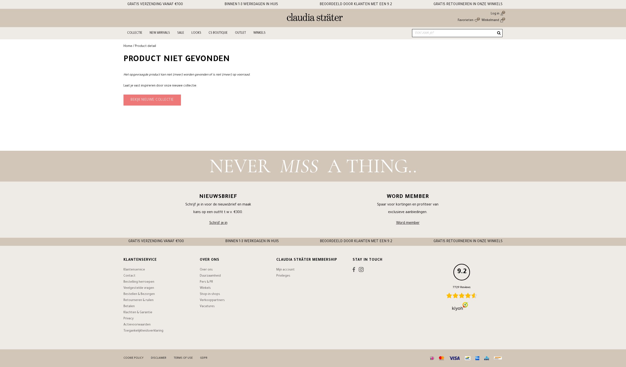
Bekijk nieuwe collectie (152, 100)
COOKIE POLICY (133, 358)
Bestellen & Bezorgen (139, 294)
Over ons (206, 270)
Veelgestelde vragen (138, 288)
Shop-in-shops (210, 294)
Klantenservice (134, 270)
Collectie (134, 33)
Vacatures (207, 306)
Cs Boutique (218, 33)
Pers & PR (206, 282)
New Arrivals (160, 33)
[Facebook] (354, 270)
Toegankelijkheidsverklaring (143, 331)
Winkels (259, 33)
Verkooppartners (212, 300)
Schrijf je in (218, 223)
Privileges (283, 276)
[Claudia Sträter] (315, 18)
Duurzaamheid (210, 276)
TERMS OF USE (183, 358)
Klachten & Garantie (137, 312)
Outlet (240, 33)
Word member (408, 223)
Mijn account (285, 270)
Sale (180, 33)
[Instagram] (361, 270)
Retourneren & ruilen (138, 300)
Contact (129, 276)
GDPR (203, 358)
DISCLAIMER (158, 358)
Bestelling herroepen (138, 282)
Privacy (128, 319)
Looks (196, 33)
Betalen (129, 306)
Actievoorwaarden (137, 325)
